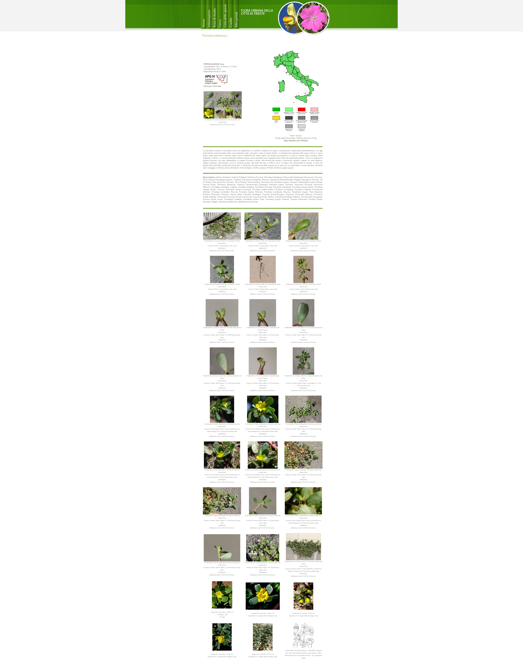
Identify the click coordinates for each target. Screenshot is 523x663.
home (203, 14)
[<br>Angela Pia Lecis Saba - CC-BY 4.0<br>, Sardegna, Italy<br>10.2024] (222, 595)
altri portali (236, 14)
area (214, 14)
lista (225, 14)
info (209, 14)
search (220, 14)
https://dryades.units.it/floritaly (296, 141)
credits (231, 14)
